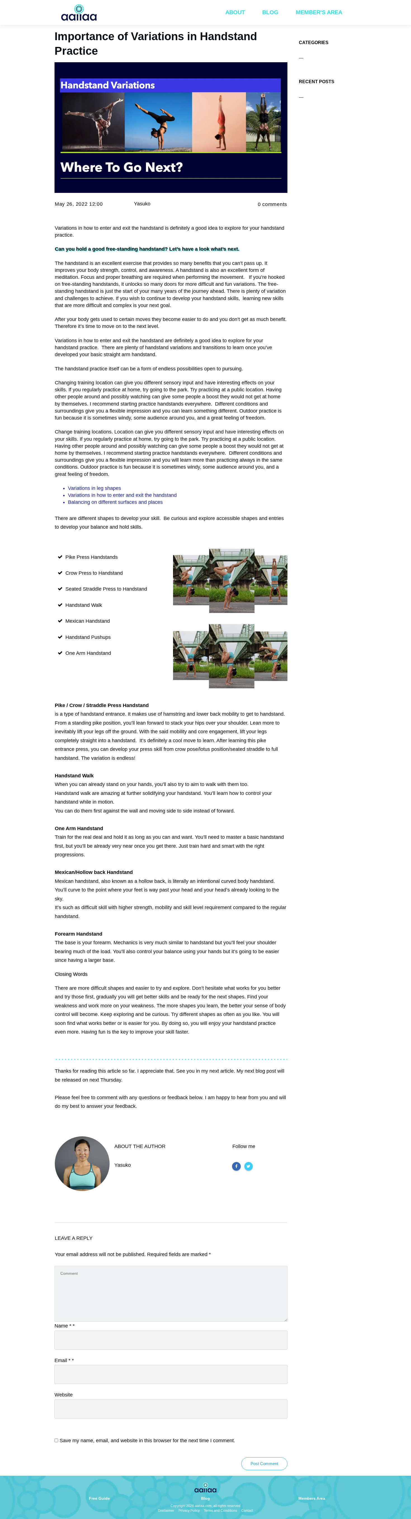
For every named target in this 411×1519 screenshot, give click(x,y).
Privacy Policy (189, 1511)
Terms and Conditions (220, 1511)
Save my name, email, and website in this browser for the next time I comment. (147, 1440)
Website (64, 1395)
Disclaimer (166, 1511)
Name (65, 1326)
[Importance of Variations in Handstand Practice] (171, 127)
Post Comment (264, 1463)
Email (64, 1360)
